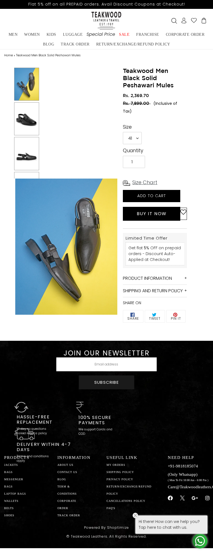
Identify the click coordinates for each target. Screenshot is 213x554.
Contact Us (67, 472)
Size (127, 127)
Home (8, 55)
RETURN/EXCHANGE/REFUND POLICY (133, 44)
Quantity (133, 150)
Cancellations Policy (125, 500)
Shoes (9, 515)
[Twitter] (182, 499)
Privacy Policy (119, 479)
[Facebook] (170, 498)
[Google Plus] (195, 498)
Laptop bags (15, 493)
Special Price (101, 34)
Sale (124, 34)
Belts (9, 508)
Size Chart (144, 182)
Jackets (11, 464)
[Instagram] (207, 498)
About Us (65, 464)
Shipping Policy (120, 472)
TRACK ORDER (68, 515)
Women (32, 34)
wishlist (194, 20)
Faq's (110, 508)
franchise (147, 34)
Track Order (75, 44)
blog (48, 44)
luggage (73, 34)
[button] (183, 214)
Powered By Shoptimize (106, 527)
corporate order (185, 34)
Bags (8, 472)
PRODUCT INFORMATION (147, 278)
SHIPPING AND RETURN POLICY (153, 291)
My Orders (115, 464)
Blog (61, 479)
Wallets (11, 500)
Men (13, 34)
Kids (51, 34)
